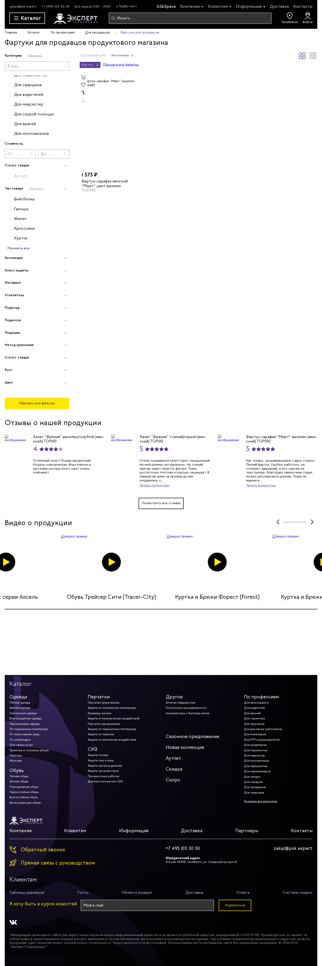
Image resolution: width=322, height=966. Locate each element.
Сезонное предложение (192, 736)
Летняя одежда (19, 702)
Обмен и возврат (137, 892)
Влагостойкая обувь (23, 797)
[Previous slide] (277, 522)
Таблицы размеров (26, 892)
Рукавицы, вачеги (99, 713)
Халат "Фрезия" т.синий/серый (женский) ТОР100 (173, 438)
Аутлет (173, 758)
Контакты (303, 6)
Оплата (242, 892)
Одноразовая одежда (24, 724)
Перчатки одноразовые (104, 724)
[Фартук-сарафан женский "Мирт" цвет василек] (108, 121)
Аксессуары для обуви (25, 803)
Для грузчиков (254, 724)
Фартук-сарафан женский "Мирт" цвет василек (105, 183)
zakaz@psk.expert (23, 6)
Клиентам (218, 6)
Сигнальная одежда (23, 713)
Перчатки (99, 697)
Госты (82, 892)
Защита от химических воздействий (112, 740)
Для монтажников (256, 761)
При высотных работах (103, 776)
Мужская (15, 755)
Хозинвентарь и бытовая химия (187, 713)
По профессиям (261, 697)
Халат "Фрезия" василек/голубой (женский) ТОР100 (68, 438)
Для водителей (254, 708)
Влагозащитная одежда (25, 718)
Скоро (173, 780)
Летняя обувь (19, 776)
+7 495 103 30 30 (183, 848)
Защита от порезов (101, 734)
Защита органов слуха (103, 771)
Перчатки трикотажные (104, 702)
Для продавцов (255, 787)
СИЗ (92, 749)
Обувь (16, 770)
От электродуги (20, 740)
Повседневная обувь (24, 787)
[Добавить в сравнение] (83, 92)
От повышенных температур (28, 729)
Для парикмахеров (257, 771)
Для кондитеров (255, 745)
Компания (190, 6)
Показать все (18, 248)
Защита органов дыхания (105, 766)
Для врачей (252, 713)
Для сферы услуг (21, 745)
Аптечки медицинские (180, 702)
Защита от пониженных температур (112, 708)
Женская (15, 761)
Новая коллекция (185, 747)
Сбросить (35, 56)
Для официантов (255, 766)
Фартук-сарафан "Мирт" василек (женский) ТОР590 (281, 438)
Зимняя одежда (19, 708)
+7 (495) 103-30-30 (56, 6)
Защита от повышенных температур (112, 729)
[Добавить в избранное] (83, 85)
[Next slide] (312, 522)
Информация (249, 6)
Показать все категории (260, 801)
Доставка (279, 6)
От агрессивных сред (24, 734)
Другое (174, 697)
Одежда (18, 697)
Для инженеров (255, 734)
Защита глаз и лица (101, 760)
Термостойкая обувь (24, 792)
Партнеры (246, 830)
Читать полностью (154, 485)
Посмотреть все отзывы (161, 503)
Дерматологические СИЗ (105, 781)
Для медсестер (254, 755)
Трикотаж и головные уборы (29, 750)
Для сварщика (254, 792)
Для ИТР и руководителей (262, 740)
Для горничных (254, 718)
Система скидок (298, 892)
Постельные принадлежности (186, 708)
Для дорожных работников (263, 729)
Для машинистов (255, 750)
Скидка (174, 769)
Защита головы (98, 755)
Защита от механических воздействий (114, 718)
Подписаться (235, 905)
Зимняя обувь (19, 781)
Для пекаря (252, 777)
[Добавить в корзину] (83, 77)
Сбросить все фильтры (37, 403)
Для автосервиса (256, 702)
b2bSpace (166, 6)
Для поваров (253, 782)
